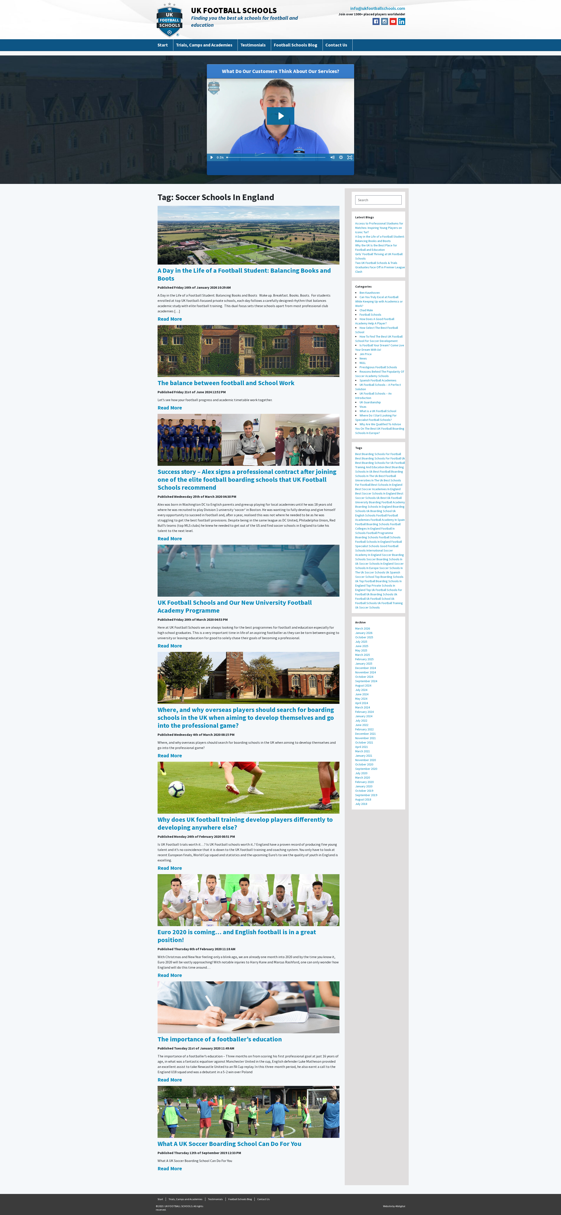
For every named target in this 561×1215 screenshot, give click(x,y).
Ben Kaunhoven (370, 293)
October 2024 (364, 677)
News (363, 358)
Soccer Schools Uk (377, 572)
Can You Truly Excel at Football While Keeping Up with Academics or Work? (379, 301)
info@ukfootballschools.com (377, 8)
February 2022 (364, 729)
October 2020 (364, 764)
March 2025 (362, 655)
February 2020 (364, 782)
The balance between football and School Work (226, 383)
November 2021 (365, 738)
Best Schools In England (386, 485)
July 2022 (361, 720)
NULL (363, 363)
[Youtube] (393, 21)
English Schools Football (371, 515)
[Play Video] (211, 157)
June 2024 (361, 694)
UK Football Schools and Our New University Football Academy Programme (235, 606)
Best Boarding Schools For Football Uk (380, 458)
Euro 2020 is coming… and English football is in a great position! (237, 936)
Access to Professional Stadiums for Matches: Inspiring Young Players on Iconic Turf (379, 227)
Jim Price (366, 354)
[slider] (276, 157)
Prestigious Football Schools (378, 367)
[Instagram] (384, 21)
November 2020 (365, 760)
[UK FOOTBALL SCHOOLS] (169, 19)
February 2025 (364, 659)
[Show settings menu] (341, 157)
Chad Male (366, 310)
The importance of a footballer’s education (220, 1039)
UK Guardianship (370, 402)
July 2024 (361, 690)
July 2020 (361, 773)
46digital (400, 1206)
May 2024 (361, 699)
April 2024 (361, 703)
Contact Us (336, 45)
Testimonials (253, 45)
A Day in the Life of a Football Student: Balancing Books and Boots (244, 274)
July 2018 (361, 804)
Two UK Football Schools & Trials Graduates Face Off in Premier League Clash (380, 267)
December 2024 (365, 668)
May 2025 (361, 650)
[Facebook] (376, 21)
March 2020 (362, 777)
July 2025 (361, 642)
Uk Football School (378, 599)
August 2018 (363, 799)
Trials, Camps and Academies (204, 45)
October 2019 (364, 791)
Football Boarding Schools (372, 524)
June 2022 (361, 725)
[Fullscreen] (349, 157)
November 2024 (365, 672)
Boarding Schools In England (373, 507)
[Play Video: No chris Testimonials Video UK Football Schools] (280, 116)
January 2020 (363, 786)
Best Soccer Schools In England (375, 493)
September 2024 (366, 681)
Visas (363, 407)
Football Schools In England (373, 542)
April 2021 (361, 747)
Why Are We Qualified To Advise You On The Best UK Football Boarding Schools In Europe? (379, 428)
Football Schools (370, 315)
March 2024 (362, 707)
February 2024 (364, 712)
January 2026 (363, 633)
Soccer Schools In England (376, 564)
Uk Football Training (390, 603)
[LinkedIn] (401, 21)
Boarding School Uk (383, 511)
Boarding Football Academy (387, 502)
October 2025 (364, 637)
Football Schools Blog (295, 45)
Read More (170, 318)
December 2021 (365, 734)
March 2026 (362, 628)
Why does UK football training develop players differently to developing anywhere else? (245, 823)
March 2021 (362, 751)
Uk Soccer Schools (367, 607)
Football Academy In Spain (388, 520)
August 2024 (363, 685)
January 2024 (363, 716)
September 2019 (366, 795)
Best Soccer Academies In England (378, 489)
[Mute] (332, 157)
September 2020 (366, 769)
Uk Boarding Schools (379, 594)
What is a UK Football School (378, 411)
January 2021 (363, 756)
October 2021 (364, 742)
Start (163, 45)
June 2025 (361, 646)
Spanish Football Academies (378, 380)
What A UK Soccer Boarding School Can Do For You (229, 1143)
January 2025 (363, 663)
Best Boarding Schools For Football (378, 454)
